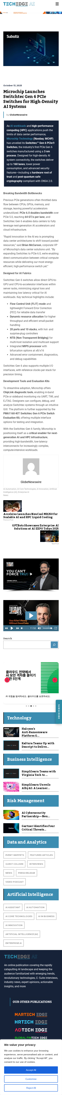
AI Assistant (12, 907)
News (5, 495)
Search (7, 638)
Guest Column (14, 864)
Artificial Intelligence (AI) (21, 934)
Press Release (26, 873)
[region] (31, 1067)
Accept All (31, 1070)
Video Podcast (14, 882)
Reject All (31, 1088)
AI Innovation (43, 489)
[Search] (54, 644)
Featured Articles (41, 855)
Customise (31, 1079)
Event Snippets (14, 855)
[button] (31, 574)
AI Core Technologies (26, 489)
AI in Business (46, 916)
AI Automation (9, 489)
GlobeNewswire (18, 115)
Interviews (36, 864)
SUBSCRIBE (59, 711)
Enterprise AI (23, 492)
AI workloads (18, 125)
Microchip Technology (20, 138)
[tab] (26, 706)
